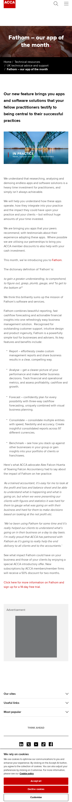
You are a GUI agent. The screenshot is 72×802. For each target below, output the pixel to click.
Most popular (12, 712)
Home (7, 62)
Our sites (10, 694)
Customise (36, 797)
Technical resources (27, 62)
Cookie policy (27, 773)
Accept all (36, 781)
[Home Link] (36, 728)
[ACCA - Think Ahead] (10, 7)
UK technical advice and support (28, 65)
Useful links (11, 703)
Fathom (57, 260)
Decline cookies (36, 789)
